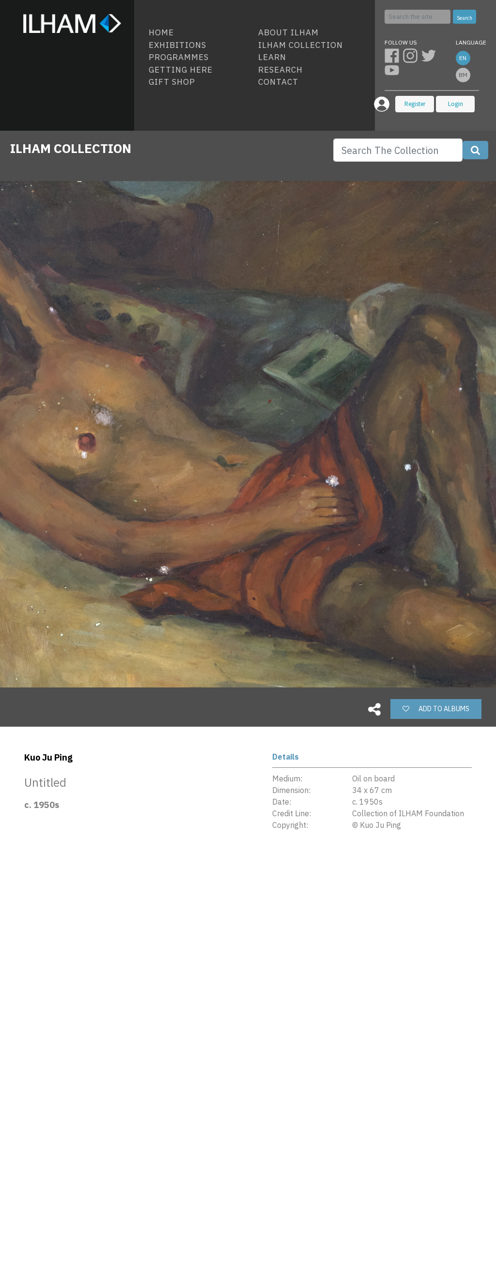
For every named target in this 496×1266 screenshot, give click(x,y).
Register (414, 104)
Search (464, 18)
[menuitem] (199, 33)
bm (463, 74)
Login (455, 104)
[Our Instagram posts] (412, 55)
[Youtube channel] (393, 70)
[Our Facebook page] (394, 55)
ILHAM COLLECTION (70, 148)
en (462, 57)
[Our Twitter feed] (429, 55)
